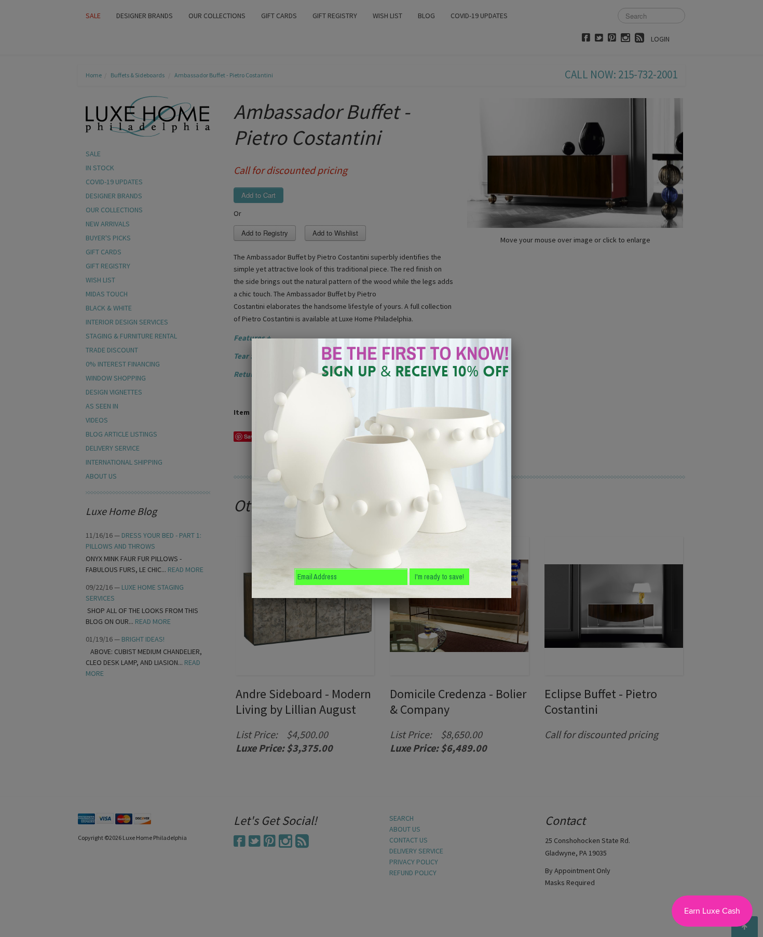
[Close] (511, 338)
